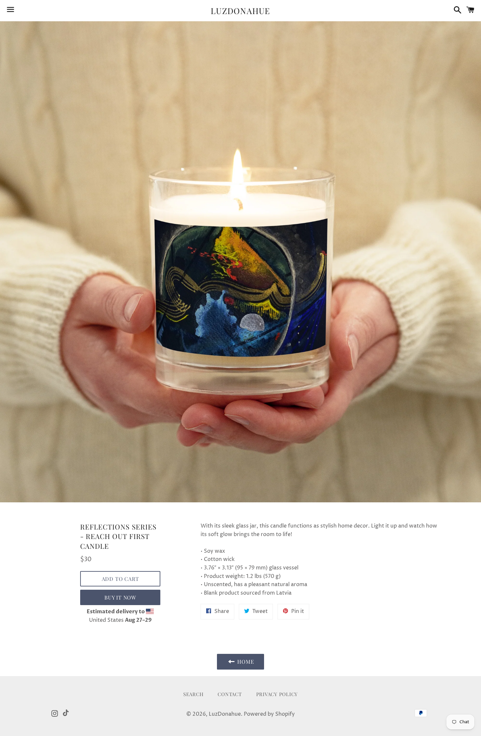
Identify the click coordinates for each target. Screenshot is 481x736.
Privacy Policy (277, 694)
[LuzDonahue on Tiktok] (65, 712)
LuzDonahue (240, 10)
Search (193, 694)
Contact (229, 694)
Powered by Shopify (269, 714)
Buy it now (120, 597)
